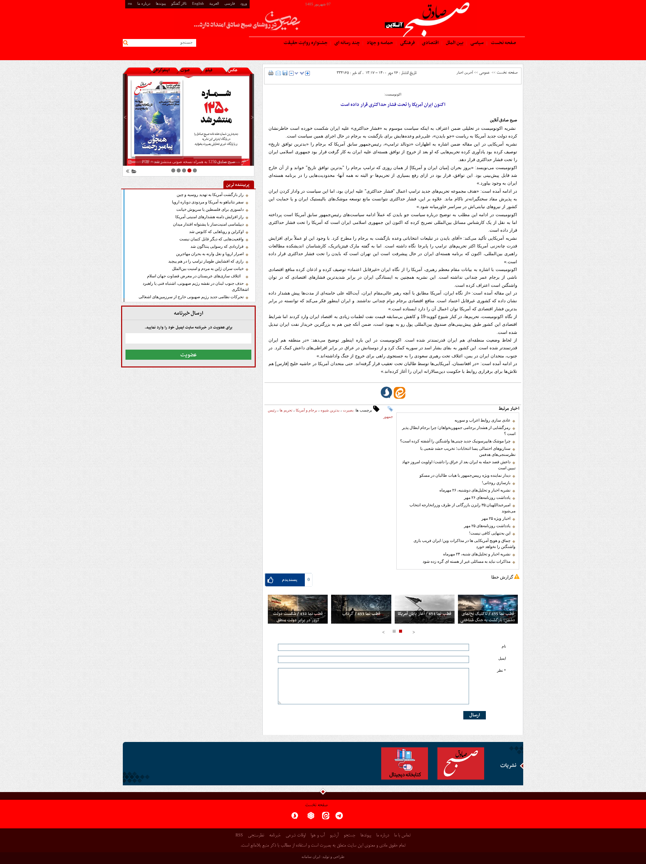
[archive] (132, 172)
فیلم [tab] (208, 70)
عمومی (484, 72)
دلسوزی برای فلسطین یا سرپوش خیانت (210, 209)
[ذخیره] (285, 73)
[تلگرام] (339, 818)
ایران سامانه (310, 857)
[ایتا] (325, 818)
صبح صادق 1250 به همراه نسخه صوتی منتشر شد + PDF (188, 161)
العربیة (214, 3)
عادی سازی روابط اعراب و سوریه (482, 420)
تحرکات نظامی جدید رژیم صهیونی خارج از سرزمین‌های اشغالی (191, 296)
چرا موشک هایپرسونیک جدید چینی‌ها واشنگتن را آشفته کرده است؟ (455, 441)
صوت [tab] (184, 70)
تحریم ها (286, 410)
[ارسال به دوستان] (278, 73)
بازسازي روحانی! (496, 482)
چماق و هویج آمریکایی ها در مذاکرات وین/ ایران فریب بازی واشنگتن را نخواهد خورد (464, 543)
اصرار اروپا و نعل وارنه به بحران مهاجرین (210, 253)
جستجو (349, 835)
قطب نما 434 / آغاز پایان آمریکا (424, 614)
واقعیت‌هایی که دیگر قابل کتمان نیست (211, 239)
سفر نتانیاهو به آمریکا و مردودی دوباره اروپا (208, 202)
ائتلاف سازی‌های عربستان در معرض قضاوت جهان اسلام (195, 276)
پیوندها (161, 3)
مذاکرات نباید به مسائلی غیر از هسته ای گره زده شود (466, 561)
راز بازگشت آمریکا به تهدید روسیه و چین (210, 194)
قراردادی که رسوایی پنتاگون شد (217, 246)
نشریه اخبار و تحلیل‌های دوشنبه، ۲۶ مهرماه (474, 490)
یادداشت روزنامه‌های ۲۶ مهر (487, 497)
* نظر (501, 670)
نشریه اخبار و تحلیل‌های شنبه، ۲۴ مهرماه (476, 554)
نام (504, 646)
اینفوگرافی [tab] (161, 70)
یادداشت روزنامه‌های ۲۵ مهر (487, 525)
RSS (239, 835)
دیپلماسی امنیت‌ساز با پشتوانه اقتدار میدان (208, 224)
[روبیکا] (311, 818)
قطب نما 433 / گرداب (361, 614)
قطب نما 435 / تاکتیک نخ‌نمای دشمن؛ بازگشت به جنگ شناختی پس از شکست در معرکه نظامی (487, 620)
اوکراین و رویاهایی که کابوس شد (216, 231)
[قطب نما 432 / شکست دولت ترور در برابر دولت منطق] (298, 609)
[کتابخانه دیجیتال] (404, 763)
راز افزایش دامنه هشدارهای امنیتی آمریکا (209, 216)
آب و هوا (318, 835)
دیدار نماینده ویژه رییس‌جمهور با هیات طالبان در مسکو (465, 475)
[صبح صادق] (460, 763)
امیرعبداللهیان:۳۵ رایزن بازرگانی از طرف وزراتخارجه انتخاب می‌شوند (462, 508)
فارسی (229, 3)
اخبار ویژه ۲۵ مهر (495, 518)
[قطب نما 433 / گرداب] (361, 609)
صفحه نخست (507, 72)
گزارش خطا (502, 577)
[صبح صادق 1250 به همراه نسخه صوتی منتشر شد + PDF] (188, 120)
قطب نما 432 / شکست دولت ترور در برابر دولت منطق (298, 617)
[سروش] (295, 818)
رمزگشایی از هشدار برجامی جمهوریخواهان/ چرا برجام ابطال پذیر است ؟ (458, 430)
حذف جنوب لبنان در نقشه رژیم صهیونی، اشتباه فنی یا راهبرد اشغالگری (196, 286)
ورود (243, 3)
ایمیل (502, 658)
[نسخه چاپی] (271, 73)
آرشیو (334, 835)
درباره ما (143, 3)
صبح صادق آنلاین (503, 120)
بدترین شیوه (330, 410)
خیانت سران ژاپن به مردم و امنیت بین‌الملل (208, 268)
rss (130, 3)
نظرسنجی (256, 835)
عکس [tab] (233, 70)
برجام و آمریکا (306, 410)
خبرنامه (275, 835)
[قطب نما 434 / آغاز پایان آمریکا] (425, 609)
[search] (127, 43)
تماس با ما (402, 835)
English (198, 3)
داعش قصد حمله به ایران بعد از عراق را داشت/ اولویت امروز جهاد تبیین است (458, 465)
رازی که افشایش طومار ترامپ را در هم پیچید (206, 261)
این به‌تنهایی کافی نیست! (489, 533)
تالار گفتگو (179, 3)
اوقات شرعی (296, 835)
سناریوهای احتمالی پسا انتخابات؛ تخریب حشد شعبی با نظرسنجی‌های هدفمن (467, 451)
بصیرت (348, 410)
